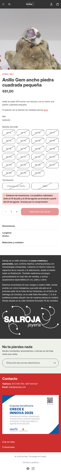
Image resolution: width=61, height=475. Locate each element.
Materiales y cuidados (13, 242)
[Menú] (3, 4)
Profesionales (8, 447)
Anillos (5, 74)
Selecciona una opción (39, 211)
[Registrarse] (54, 363)
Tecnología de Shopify (37, 456)
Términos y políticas (31, 462)
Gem (11, 74)
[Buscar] (9, 4)
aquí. (46, 110)
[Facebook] (28, 468)
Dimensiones (8, 226)
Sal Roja (24, 456)
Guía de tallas (8, 442)
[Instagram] (33, 468)
